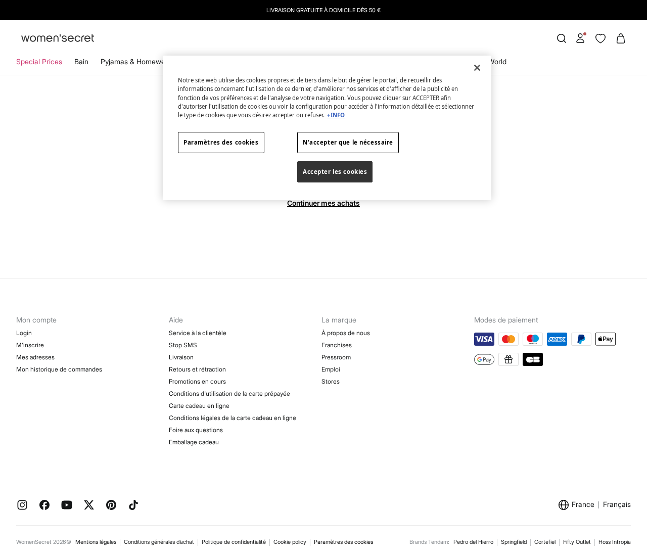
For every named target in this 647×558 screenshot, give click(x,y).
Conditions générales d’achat (159, 541)
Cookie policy (289, 541)
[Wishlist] (600, 38)
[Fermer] (477, 68)
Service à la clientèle (197, 333)
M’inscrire (30, 345)
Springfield (514, 541)
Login (24, 333)
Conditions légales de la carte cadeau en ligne (232, 418)
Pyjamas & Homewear (136, 61)
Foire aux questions (196, 430)
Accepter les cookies (335, 171)
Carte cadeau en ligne (199, 405)
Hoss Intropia (614, 541)
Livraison (181, 357)
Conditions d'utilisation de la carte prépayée (229, 393)
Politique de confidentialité (234, 541)
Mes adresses (35, 357)
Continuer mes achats (323, 203)
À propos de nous (345, 333)
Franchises (336, 345)
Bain (81, 61)
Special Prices (39, 61)
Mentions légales (95, 541)
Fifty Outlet (577, 541)
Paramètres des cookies (343, 542)
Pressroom (336, 357)
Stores (330, 381)
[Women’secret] (57, 38)
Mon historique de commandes (59, 369)
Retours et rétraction (197, 369)
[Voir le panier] (621, 38)
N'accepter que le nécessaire (348, 142)
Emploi (330, 369)
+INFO (336, 115)
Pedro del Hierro (473, 541)
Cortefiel (545, 541)
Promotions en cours (197, 381)
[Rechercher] (561, 38)
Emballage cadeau (194, 442)
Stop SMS (183, 345)
